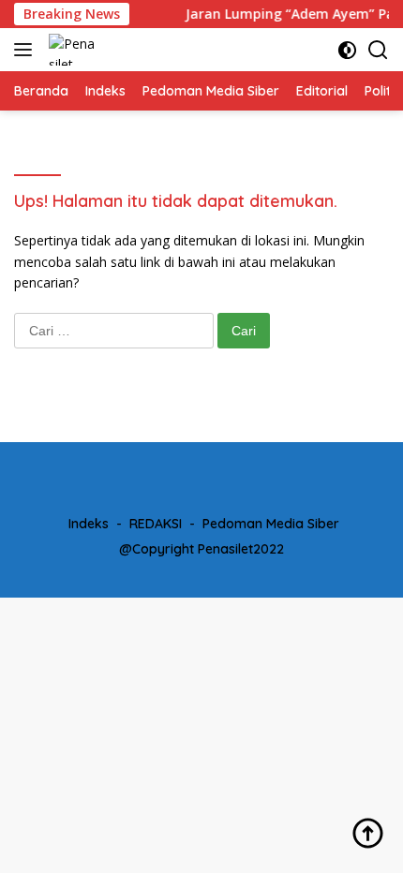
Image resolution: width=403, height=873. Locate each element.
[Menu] (26, 50)
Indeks (88, 523)
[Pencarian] (378, 50)
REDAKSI (155, 523)
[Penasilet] (70, 50)
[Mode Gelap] (347, 50)
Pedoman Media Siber (270, 523)
